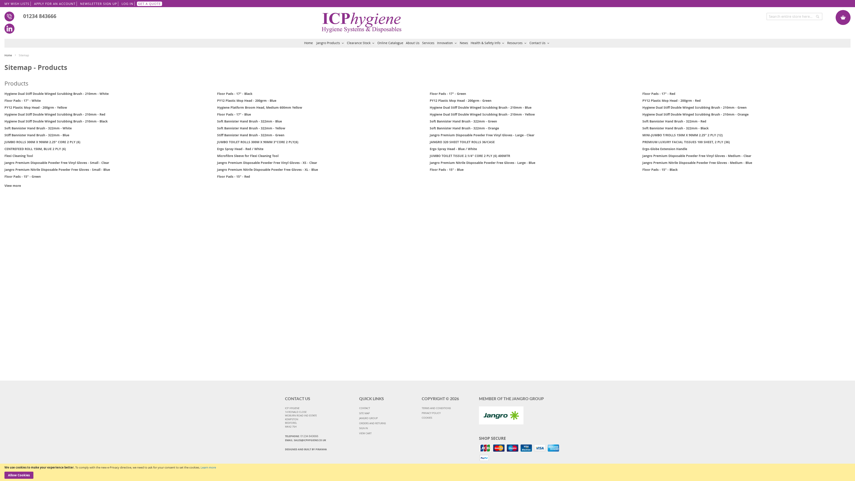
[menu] (427, 43)
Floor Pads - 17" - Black (234, 94)
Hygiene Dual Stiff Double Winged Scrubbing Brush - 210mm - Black (56, 121)
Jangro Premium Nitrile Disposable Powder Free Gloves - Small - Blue (57, 169)
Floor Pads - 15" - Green (22, 176)
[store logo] (362, 20)
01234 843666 (39, 16)
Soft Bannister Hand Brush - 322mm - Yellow (251, 128)
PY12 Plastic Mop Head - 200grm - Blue (246, 100)
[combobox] (794, 16)
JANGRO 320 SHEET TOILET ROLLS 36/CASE (462, 142)
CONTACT (364, 408)
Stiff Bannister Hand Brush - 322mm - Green (250, 135)
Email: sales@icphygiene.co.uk (305, 440)
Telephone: (301, 436)
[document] (427, 472)
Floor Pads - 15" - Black (660, 169)
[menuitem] (309, 43)
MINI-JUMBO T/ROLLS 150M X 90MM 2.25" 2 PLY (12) (682, 135)
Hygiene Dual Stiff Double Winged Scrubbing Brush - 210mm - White (56, 94)
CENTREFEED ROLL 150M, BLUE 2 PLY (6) (35, 149)
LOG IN (127, 4)
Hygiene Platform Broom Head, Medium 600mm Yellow (259, 107)
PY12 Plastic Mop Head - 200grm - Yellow (35, 107)
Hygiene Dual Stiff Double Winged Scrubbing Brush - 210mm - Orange (695, 114)
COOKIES (427, 417)
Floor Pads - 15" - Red (233, 176)
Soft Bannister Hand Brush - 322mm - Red (674, 121)
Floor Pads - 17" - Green (448, 94)
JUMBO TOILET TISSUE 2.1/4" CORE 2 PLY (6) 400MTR (470, 156)
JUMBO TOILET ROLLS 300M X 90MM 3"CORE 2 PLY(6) (257, 142)
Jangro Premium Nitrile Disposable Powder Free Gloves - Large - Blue (482, 163)
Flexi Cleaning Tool (18, 156)
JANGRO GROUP (368, 418)
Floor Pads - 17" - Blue (234, 114)
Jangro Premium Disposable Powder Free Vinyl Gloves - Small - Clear (56, 163)
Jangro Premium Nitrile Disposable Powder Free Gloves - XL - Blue (267, 169)
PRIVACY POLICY (431, 413)
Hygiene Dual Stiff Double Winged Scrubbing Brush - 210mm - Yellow (482, 114)
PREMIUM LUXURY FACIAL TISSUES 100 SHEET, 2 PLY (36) (686, 142)
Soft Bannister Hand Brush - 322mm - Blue (249, 121)
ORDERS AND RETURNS (372, 423)
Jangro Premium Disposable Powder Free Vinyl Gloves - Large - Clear (482, 135)
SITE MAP (364, 413)
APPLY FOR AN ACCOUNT (54, 4)
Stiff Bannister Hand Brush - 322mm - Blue (36, 135)
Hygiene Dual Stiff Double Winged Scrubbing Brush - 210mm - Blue (480, 107)
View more (12, 185)
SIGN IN (363, 428)
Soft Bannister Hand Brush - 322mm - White (38, 128)
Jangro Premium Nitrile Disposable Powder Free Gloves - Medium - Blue (697, 163)
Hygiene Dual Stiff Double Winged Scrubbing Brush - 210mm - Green (694, 107)
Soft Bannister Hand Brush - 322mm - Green (463, 121)
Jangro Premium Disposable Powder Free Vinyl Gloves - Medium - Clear (696, 156)
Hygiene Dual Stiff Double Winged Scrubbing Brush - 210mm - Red (54, 114)
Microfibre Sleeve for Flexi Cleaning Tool (248, 156)
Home (8, 55)
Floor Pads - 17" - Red (658, 94)
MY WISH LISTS (16, 4)
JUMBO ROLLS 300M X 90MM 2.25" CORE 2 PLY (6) (42, 142)
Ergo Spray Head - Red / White (240, 149)
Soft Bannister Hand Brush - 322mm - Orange (464, 128)
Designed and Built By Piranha (306, 449)
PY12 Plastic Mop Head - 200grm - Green (460, 100)
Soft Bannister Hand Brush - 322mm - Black (675, 128)
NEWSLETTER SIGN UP (98, 4)
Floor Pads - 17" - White (22, 100)
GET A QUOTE (149, 4)
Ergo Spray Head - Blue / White (453, 149)
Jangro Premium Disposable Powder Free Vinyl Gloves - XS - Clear (267, 163)
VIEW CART (365, 433)
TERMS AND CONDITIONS (436, 408)
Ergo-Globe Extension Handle (664, 149)
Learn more (208, 467)
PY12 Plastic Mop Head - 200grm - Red (671, 100)
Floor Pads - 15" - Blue (447, 169)
